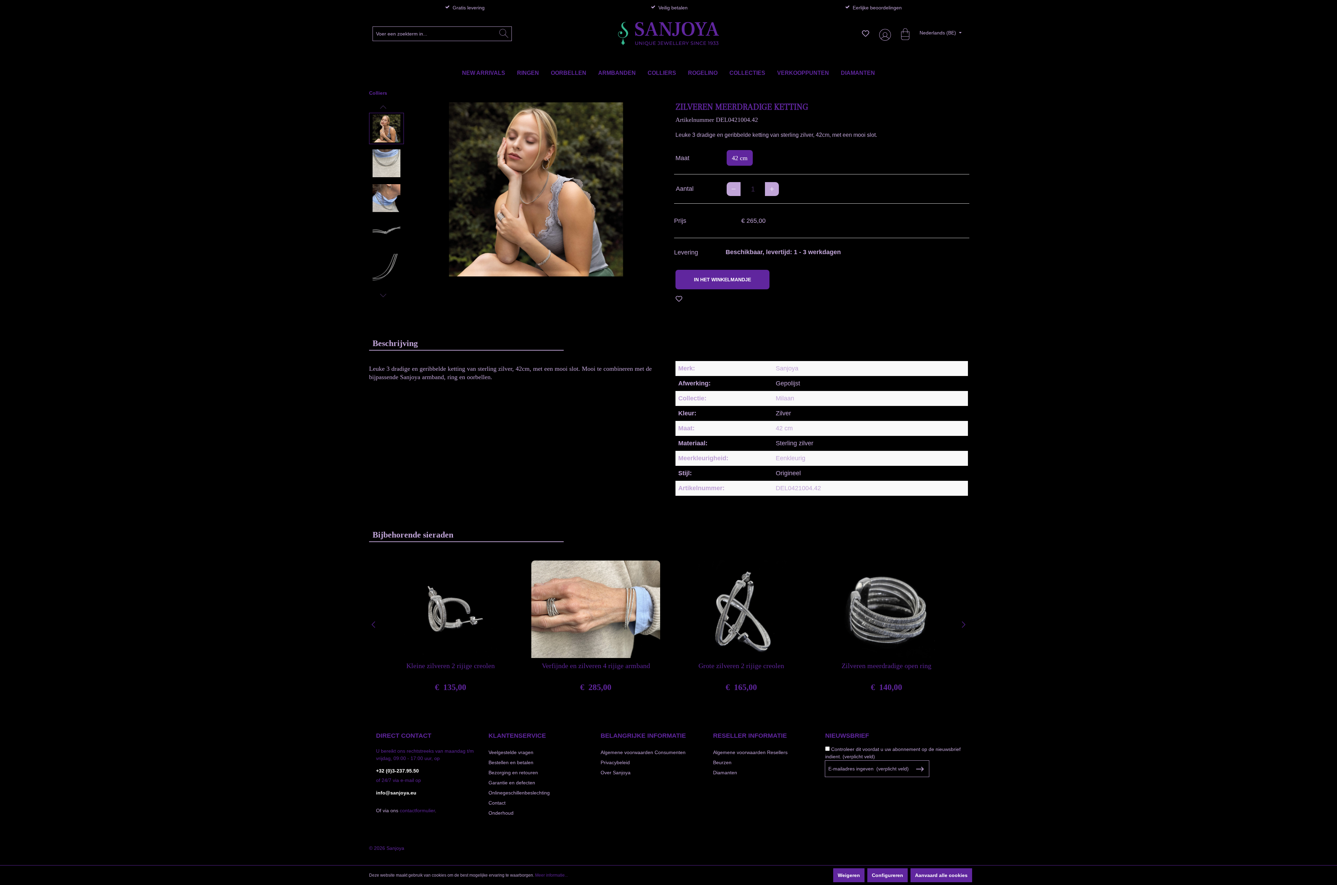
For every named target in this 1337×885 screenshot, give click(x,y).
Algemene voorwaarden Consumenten (643, 752)
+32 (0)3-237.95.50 (397, 771)
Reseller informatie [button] (750, 735)
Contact (497, 803)
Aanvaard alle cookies (941, 875)
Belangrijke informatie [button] (643, 735)
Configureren (887, 875)
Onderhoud (501, 813)
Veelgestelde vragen (510, 752)
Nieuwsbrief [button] (847, 735)
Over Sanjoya (616, 772)
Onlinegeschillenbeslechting (519, 793)
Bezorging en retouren (513, 772)
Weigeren (849, 875)
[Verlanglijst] (866, 33)
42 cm (740, 158)
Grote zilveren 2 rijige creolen (741, 665)
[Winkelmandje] (902, 33)
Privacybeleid (615, 762)
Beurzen (722, 762)
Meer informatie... (551, 875)
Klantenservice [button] (517, 735)
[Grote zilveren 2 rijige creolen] (741, 609)
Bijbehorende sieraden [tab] (413, 534)
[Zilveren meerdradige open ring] (886, 609)
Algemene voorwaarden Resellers (750, 752)
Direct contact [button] (403, 735)
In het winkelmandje (722, 279)
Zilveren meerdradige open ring (886, 665)
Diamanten (725, 772)
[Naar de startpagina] (668, 34)
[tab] (466, 343)
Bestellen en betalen (510, 762)
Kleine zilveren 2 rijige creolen (450, 665)
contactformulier (417, 810)
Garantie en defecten (511, 782)
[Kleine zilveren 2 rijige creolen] (450, 609)
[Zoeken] (504, 34)
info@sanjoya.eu (396, 793)
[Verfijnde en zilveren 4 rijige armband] (595, 609)
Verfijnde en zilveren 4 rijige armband (596, 665)
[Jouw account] (884, 33)
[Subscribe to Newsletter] (919, 769)
